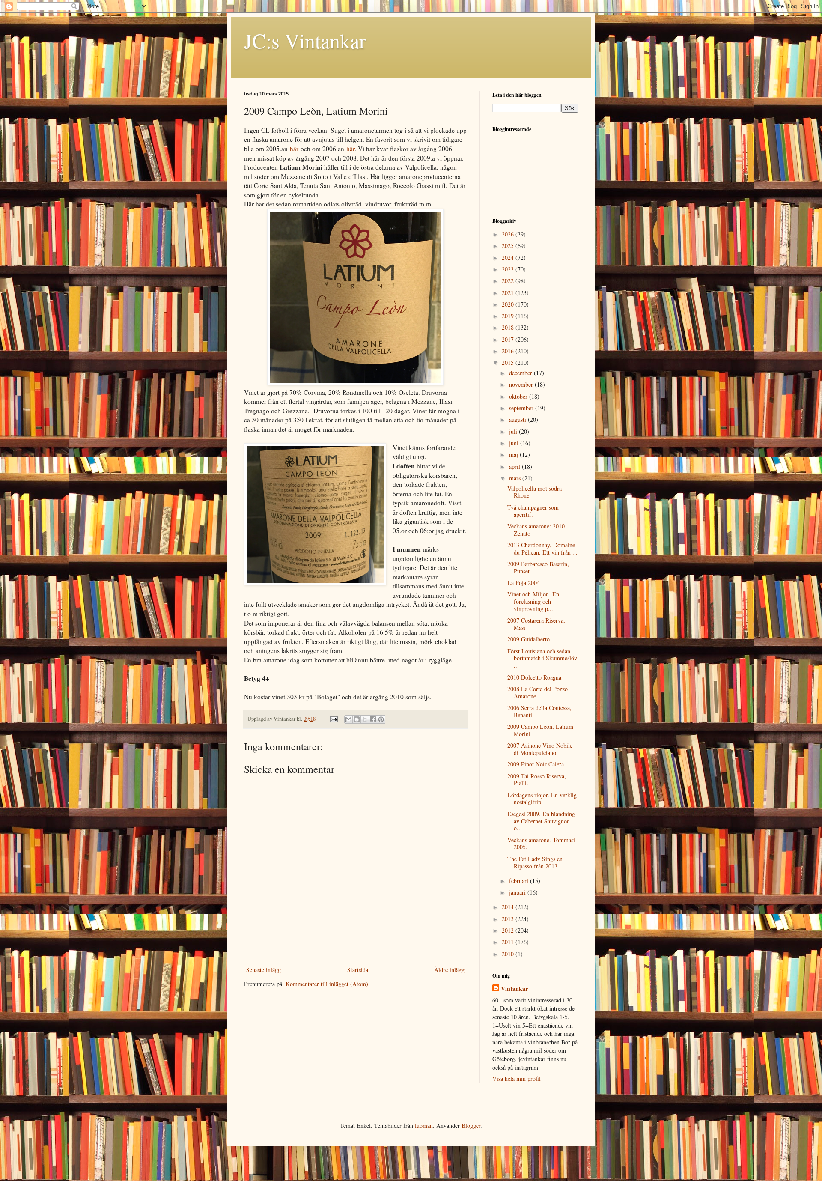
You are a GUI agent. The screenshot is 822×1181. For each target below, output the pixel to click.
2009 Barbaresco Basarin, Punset (538, 567)
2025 (508, 246)
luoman (424, 1125)
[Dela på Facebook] (373, 719)
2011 (508, 942)
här (294, 148)
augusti (518, 419)
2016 (508, 351)
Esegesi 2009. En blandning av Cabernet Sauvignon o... (541, 821)
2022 (508, 281)
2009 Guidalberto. (529, 639)
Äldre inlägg (449, 970)
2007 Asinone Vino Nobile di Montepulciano (539, 749)
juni (514, 443)
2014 (508, 907)
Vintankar (514, 988)
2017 (508, 339)
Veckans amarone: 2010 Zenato (536, 529)
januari (518, 892)
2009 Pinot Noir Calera (535, 764)
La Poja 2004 (523, 583)
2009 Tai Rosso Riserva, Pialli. (536, 779)
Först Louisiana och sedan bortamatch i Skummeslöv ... (542, 658)
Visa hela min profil (516, 1078)
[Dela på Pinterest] (381, 719)
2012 (508, 930)
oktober (519, 396)
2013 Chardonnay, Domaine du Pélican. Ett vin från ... (542, 548)
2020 (508, 304)
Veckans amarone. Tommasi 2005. (541, 843)
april (515, 466)
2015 (508, 362)
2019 (508, 316)
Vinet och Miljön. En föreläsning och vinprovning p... (533, 601)
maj (514, 454)
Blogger (471, 1125)
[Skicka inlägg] (333, 718)
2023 (508, 269)
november (522, 384)
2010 (508, 954)
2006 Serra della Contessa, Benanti (539, 711)
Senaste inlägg (263, 970)
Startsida (357, 970)
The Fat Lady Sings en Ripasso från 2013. (535, 862)
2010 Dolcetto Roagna (534, 677)
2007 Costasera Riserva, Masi (536, 624)
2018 (508, 327)
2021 (508, 293)
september (522, 408)
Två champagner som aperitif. (533, 511)
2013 (508, 919)
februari (519, 881)
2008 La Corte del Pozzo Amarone (537, 692)
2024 (508, 257)
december (521, 373)
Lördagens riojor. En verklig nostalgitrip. (542, 798)
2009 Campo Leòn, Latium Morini (540, 730)
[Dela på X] (364, 719)
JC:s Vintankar (305, 40)
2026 (508, 234)
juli (514, 431)
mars (515, 478)
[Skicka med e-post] (348, 719)
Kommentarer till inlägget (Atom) (327, 984)
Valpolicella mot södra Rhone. (534, 492)
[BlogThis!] (356, 719)
